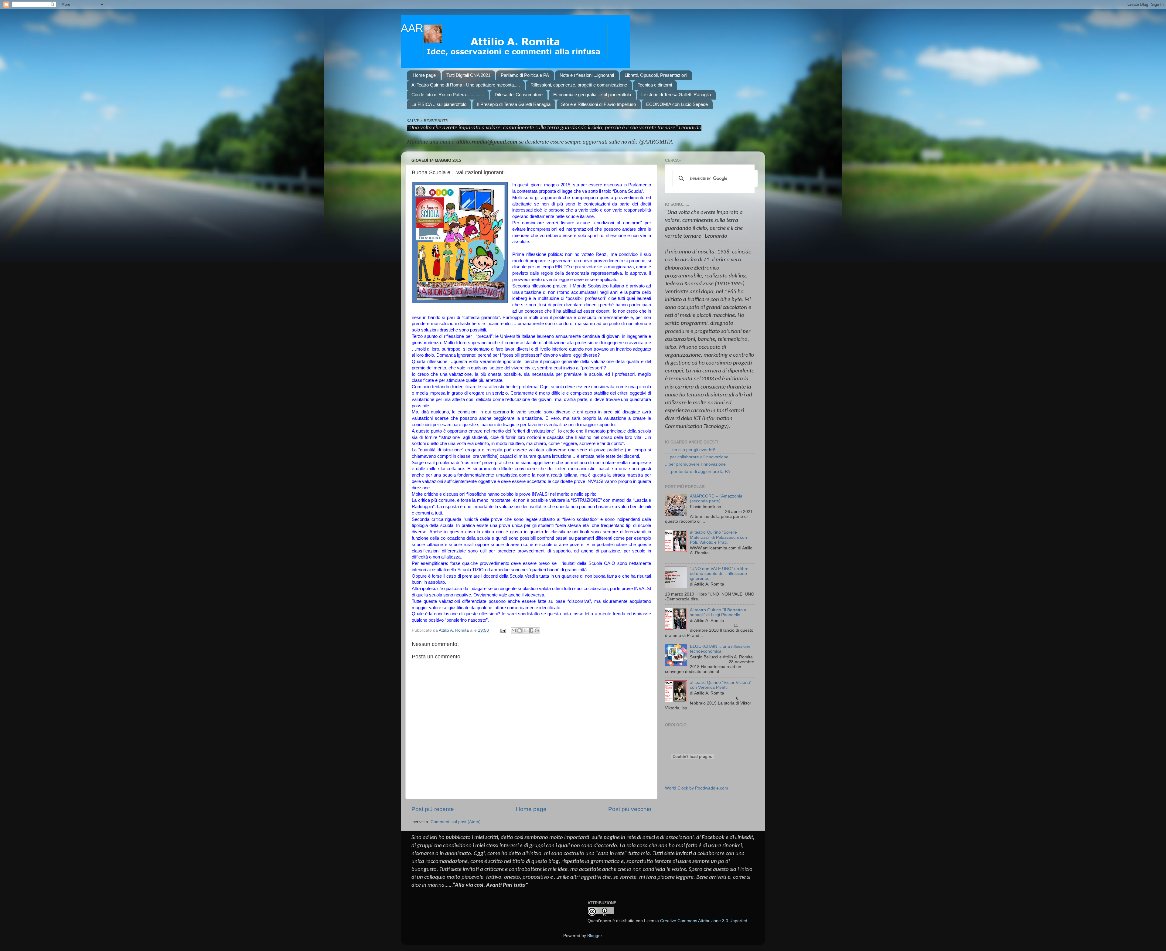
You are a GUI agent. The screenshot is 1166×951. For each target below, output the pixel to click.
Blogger (594, 935)
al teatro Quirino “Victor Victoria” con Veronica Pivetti (721, 685)
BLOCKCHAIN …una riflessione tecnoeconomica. (720, 649)
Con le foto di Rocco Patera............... (447, 94)
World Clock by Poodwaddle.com (696, 788)
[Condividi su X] (525, 630)
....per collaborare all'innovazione (696, 457)
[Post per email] (502, 630)
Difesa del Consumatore (519, 94)
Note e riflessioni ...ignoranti (587, 75)
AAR (412, 28)
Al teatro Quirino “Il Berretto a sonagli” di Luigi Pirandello (718, 612)
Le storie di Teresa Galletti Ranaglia (676, 94)
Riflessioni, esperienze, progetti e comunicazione (578, 84)
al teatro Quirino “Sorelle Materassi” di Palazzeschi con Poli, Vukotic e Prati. (718, 537)
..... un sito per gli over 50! (690, 449)
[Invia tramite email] (514, 630)
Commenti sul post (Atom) (456, 822)
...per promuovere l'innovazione (695, 464)
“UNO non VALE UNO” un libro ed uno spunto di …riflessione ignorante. (719, 573)
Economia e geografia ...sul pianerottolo (592, 94)
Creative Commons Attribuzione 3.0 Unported (703, 921)
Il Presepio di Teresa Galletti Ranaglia (514, 104)
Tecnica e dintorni (655, 84)
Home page (424, 75)
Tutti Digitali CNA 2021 (468, 75)
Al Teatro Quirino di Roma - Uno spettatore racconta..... (465, 84)
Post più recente (432, 809)
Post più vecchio (629, 809)
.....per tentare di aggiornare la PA (697, 471)
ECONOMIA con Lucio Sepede (677, 104)
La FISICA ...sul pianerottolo (438, 104)
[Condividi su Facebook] (531, 630)
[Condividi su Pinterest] (537, 630)
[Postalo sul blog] (520, 630)
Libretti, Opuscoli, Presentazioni (656, 75)
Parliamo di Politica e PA (525, 75)
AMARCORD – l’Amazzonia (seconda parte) (716, 498)
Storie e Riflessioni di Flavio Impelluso (598, 104)
